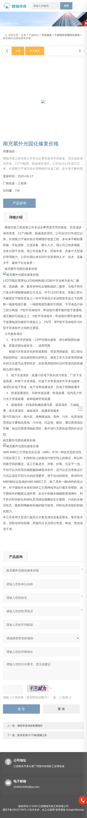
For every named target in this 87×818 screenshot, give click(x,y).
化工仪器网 (48, 809)
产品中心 (34, 35)
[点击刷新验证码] (37, 688)
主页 (23, 35)
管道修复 (47, 35)
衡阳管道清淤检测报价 (30, 725)
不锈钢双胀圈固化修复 (67, 35)
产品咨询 (19, 203)
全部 (17, 50)
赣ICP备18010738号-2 (16, 809)
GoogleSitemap (75, 809)
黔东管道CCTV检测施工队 (32, 735)
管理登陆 (60, 809)
